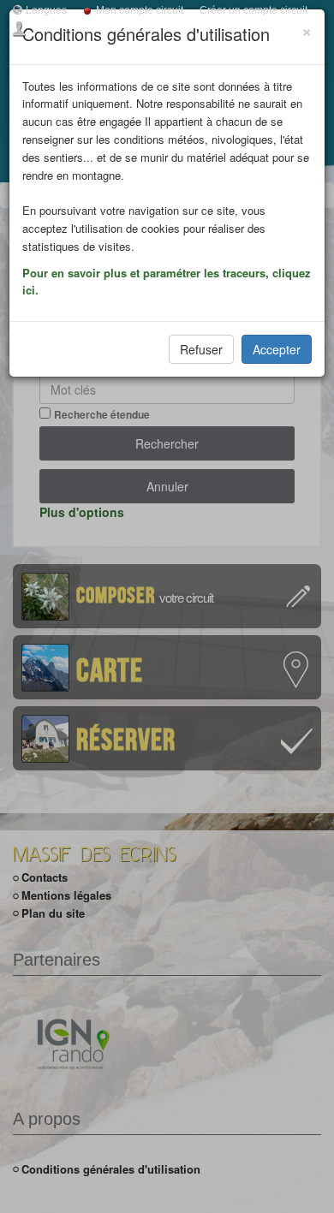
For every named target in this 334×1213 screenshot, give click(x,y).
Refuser (201, 349)
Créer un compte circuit (253, 10)
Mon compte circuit (139, 10)
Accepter (277, 349)
